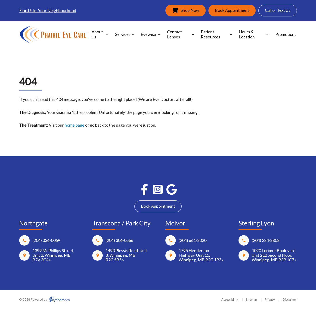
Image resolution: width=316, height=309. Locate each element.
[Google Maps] (171, 189)
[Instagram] (158, 189)
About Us (97, 34)
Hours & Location (247, 34)
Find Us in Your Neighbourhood (47, 10)
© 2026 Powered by (33, 299)
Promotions (285, 34)
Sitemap (251, 299)
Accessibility (229, 299)
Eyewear (149, 34)
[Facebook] (144, 189)
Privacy (270, 299)
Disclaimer (290, 299)
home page (74, 125)
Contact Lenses (174, 34)
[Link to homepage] (53, 35)
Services (122, 34)
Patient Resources (210, 34)
